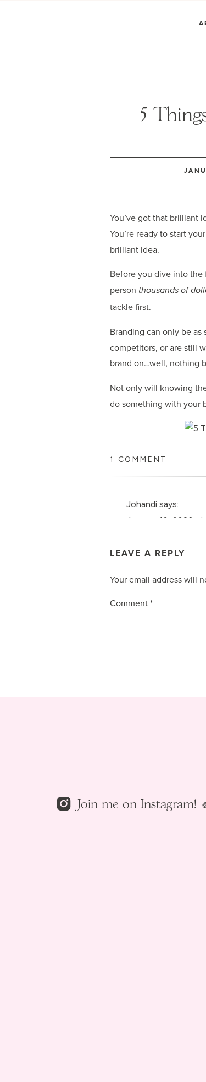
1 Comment (138, 459)
